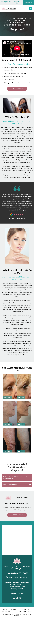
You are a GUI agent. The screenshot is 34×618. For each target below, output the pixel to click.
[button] (28, 2)
